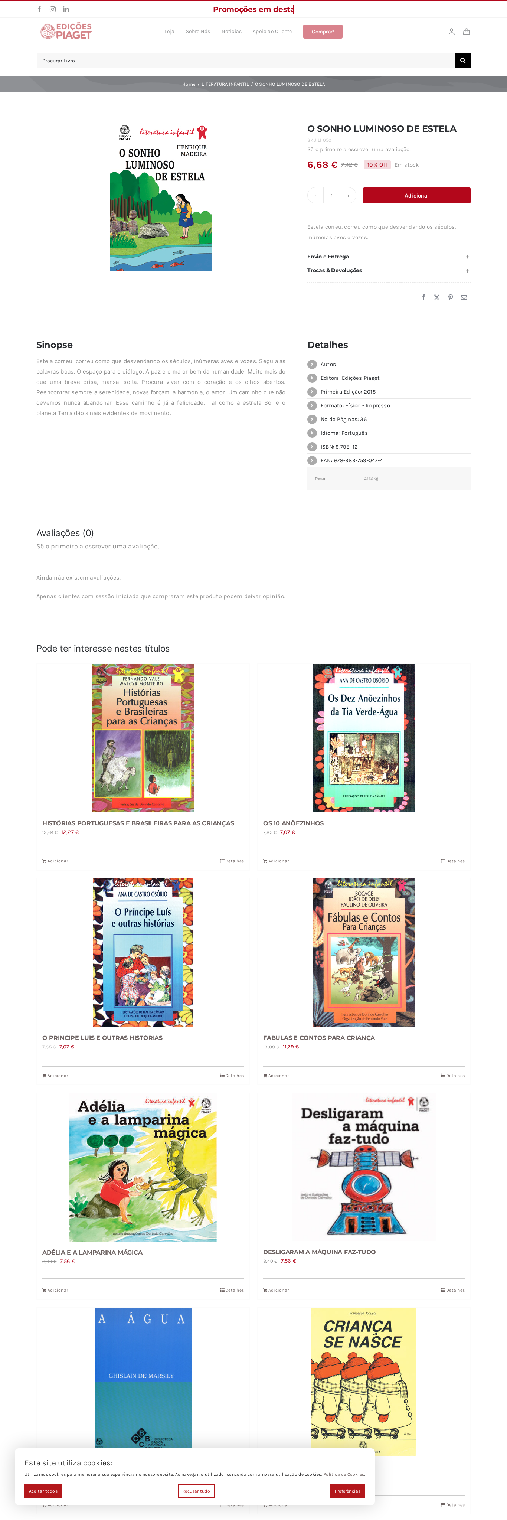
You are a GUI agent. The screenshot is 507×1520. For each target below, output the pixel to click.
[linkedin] (66, 9)
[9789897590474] (161, 195)
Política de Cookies (343, 1474)
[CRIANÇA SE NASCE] (364, 1382)
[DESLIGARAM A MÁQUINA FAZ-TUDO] (364, 1167)
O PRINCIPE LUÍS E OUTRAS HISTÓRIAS (102, 1037)
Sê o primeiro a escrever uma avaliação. (359, 149)
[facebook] (39, 9)
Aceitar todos (43, 1491)
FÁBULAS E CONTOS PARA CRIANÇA (319, 1037)
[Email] (464, 297)
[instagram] (53, 9)
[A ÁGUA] (143, 1382)
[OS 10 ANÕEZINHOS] (364, 738)
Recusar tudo (196, 1491)
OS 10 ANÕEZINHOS (293, 823)
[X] (437, 297)
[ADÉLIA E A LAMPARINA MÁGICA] (143, 1167)
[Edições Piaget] (66, 24)
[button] (389, 257)
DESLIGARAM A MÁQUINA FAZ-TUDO (319, 1252)
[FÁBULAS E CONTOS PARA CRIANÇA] (364, 952)
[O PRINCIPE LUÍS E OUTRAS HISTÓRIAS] (143, 952)
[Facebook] (423, 297)
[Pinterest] (450, 297)
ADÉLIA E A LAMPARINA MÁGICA (92, 1252)
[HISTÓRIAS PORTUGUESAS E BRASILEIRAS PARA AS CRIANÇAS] (143, 738)
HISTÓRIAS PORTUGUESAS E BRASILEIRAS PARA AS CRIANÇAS (138, 823)
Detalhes (234, 861)
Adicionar (417, 195)
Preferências (348, 1491)
